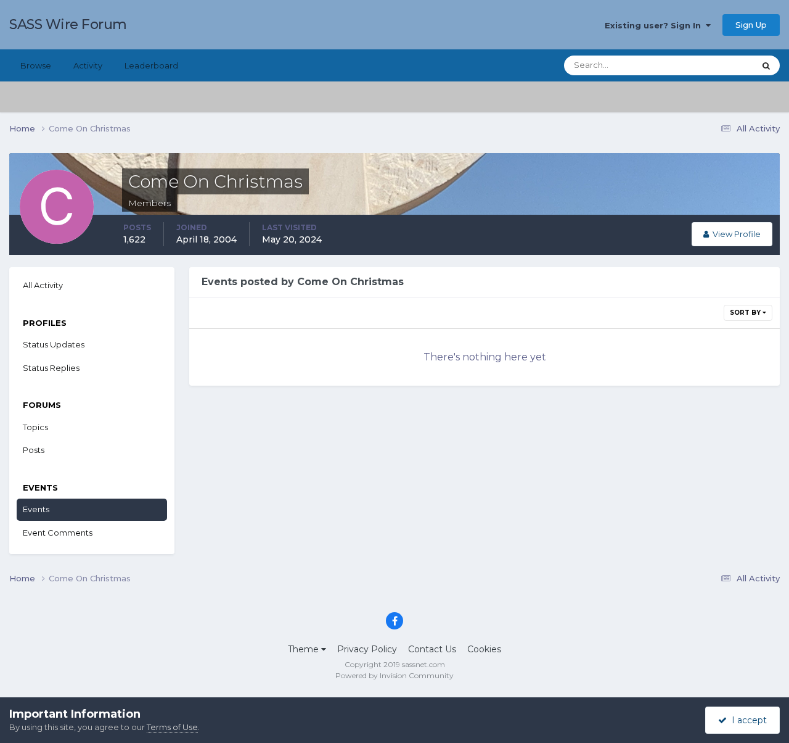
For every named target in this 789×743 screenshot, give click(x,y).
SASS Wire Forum (68, 24)
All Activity (43, 285)
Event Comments (57, 533)
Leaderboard (151, 65)
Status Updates (709, 65)
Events (36, 509)
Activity (87, 65)
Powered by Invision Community (394, 675)
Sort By (746, 313)
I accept (747, 720)
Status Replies (51, 368)
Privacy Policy (367, 649)
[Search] (766, 65)
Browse (35, 65)
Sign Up (751, 25)
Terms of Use (172, 727)
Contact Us (432, 649)
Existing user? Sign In (655, 25)
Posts (33, 450)
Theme (304, 649)
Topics (35, 427)
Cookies (484, 649)
